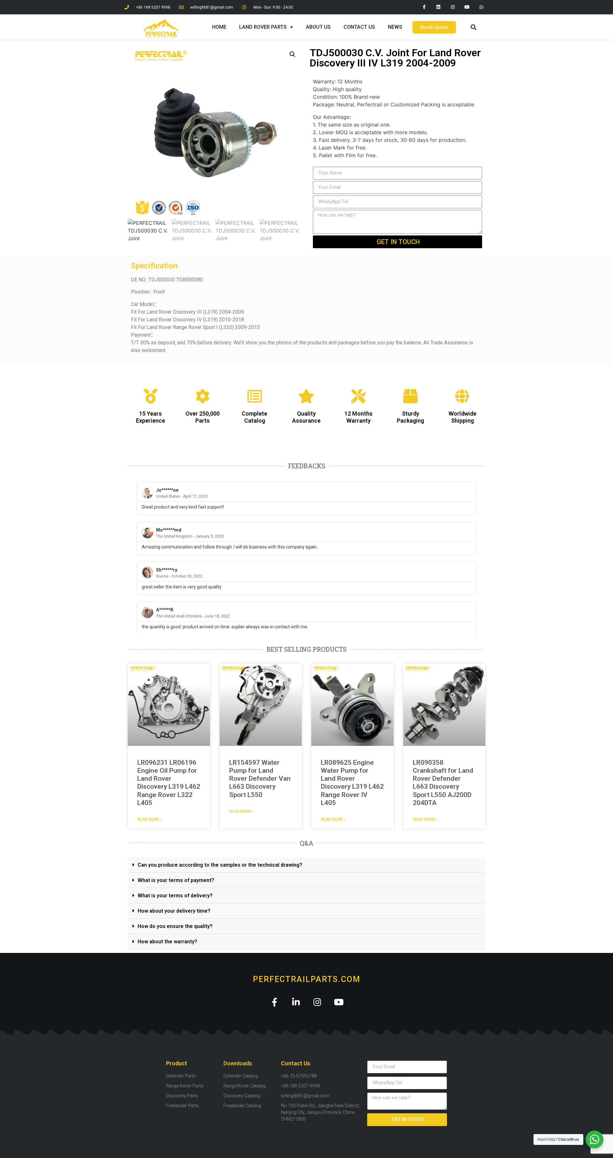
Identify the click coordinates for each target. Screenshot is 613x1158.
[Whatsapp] (481, 7)
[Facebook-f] (424, 7)
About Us (318, 27)
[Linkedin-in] (295, 1002)
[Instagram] (453, 7)
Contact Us (359, 27)
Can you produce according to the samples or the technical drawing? (220, 865)
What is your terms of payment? (176, 880)
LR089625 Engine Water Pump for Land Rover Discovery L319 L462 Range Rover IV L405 (352, 783)
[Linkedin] (438, 7)
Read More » (149, 819)
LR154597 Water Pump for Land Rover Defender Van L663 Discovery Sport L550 (260, 779)
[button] (473, 27)
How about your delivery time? (174, 911)
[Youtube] (467, 7)
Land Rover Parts (263, 27)
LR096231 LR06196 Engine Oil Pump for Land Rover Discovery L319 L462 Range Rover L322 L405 (168, 783)
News (395, 27)
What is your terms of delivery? (175, 896)
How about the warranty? (167, 942)
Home (219, 27)
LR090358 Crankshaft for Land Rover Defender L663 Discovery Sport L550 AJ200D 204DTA (443, 783)
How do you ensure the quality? (175, 926)
